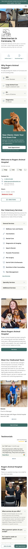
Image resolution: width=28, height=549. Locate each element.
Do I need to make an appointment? (9, 537)
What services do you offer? (11, 511)
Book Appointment (21, 546)
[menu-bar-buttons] (26, 6)
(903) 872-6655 (7, 546)
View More (14, 349)
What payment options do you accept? (12, 530)
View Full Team (14, 425)
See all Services (6, 276)
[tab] (12, 419)
